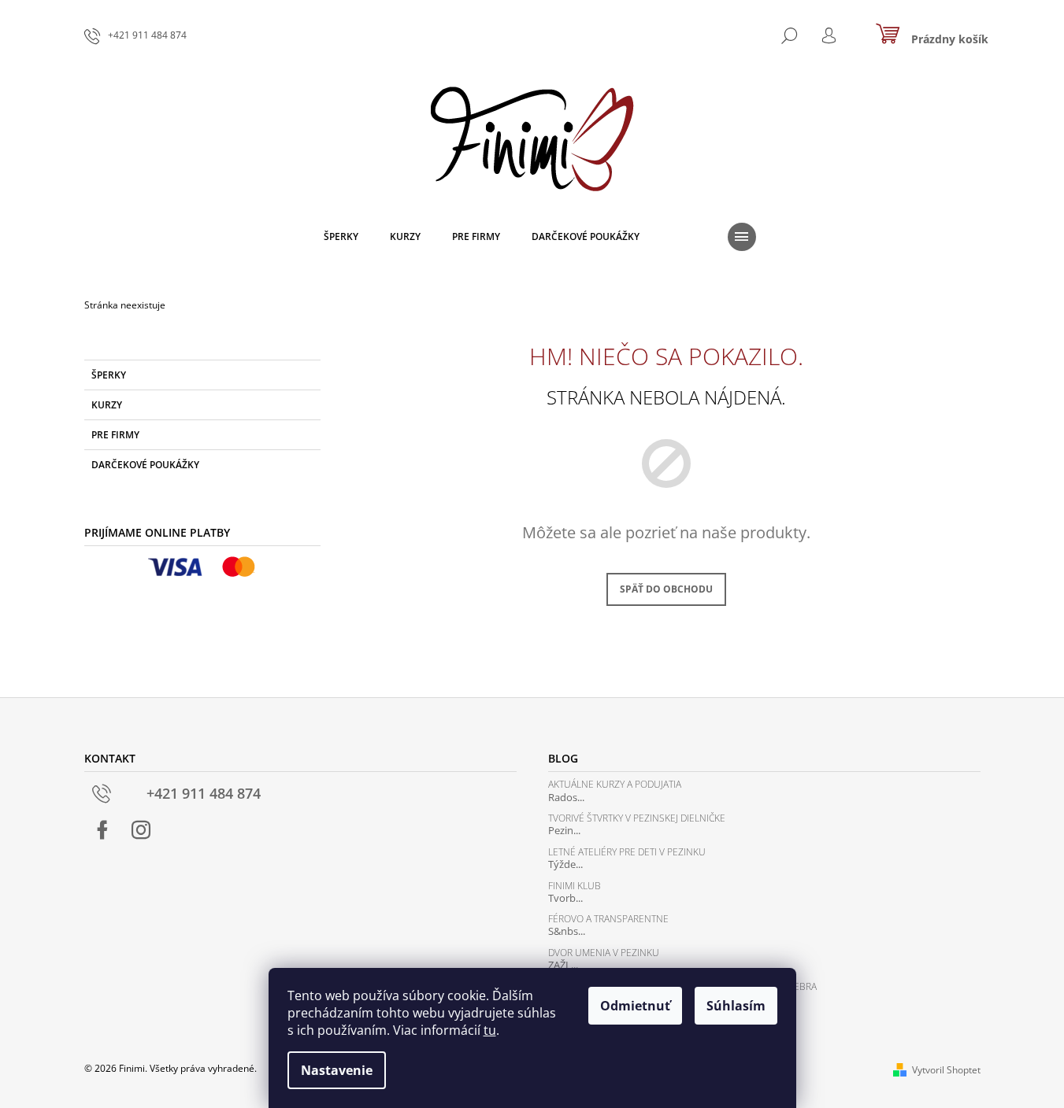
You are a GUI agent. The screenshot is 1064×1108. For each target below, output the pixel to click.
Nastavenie (337, 1070)
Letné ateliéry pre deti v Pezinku (627, 852)
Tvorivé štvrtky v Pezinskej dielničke (636, 818)
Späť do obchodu (666, 589)
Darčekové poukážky (145, 464)
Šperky (108, 375)
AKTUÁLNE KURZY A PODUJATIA (614, 784)
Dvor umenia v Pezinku (603, 952)
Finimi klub (574, 886)
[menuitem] (341, 237)
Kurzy (106, 405)
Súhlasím (736, 1005)
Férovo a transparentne (608, 919)
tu (490, 1030)
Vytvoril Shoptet (946, 1070)
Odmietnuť (635, 1005)
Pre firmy (115, 434)
